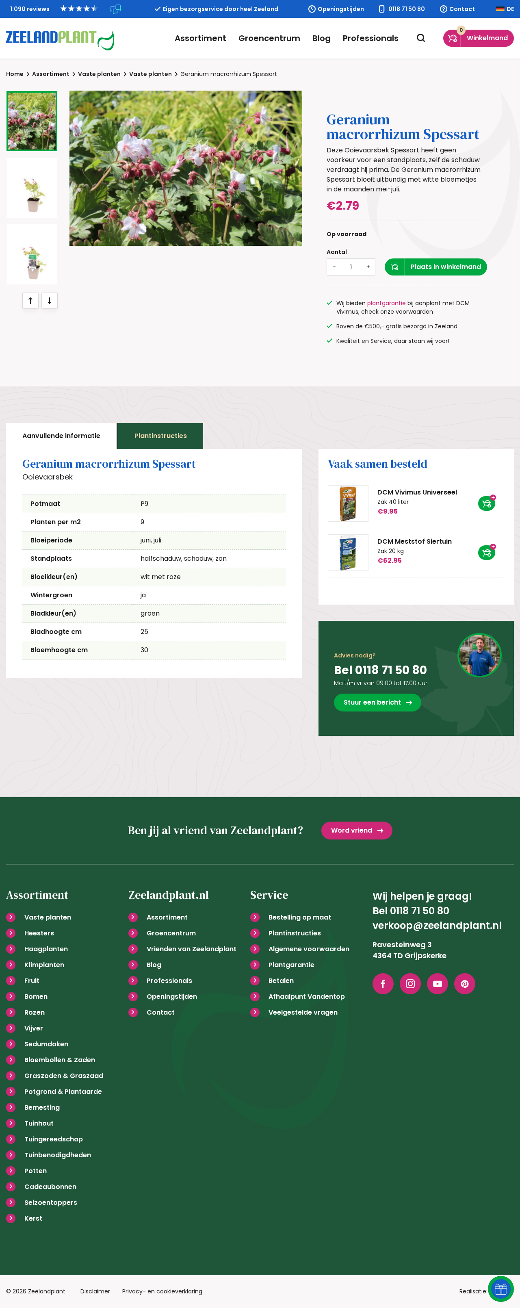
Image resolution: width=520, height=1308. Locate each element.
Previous (30, 301)
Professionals (371, 38)
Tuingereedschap (53, 1139)
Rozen (34, 1012)
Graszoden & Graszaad (63, 1075)
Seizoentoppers (50, 1202)
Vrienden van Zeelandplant (191, 949)
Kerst (33, 1218)
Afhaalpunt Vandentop (307, 996)
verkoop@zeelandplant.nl (437, 925)
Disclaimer (95, 1291)
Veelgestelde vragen (303, 1012)
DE (510, 9)
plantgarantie (386, 303)
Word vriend (351, 830)
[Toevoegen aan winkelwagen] (486, 503)
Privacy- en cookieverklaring (162, 1291)
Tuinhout (39, 1123)
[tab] (61, 436)
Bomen (36, 996)
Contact (462, 9)
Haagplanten (46, 949)
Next (49, 301)
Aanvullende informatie (61, 435)
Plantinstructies (160, 435)
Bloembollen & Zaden (59, 1060)
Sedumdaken (46, 1044)
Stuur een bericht (372, 702)
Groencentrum (269, 38)
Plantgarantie (291, 965)
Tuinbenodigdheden (57, 1155)
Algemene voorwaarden (309, 949)
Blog (321, 38)
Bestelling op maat (300, 917)
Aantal (337, 252)
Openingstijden (341, 9)
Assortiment (200, 38)
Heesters (39, 933)
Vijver (33, 1028)
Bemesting (42, 1107)
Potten (35, 1171)
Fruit (31, 980)
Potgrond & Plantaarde (63, 1091)
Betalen (281, 980)
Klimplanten (44, 965)
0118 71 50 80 (406, 9)
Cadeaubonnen (50, 1186)
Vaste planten (47, 917)
